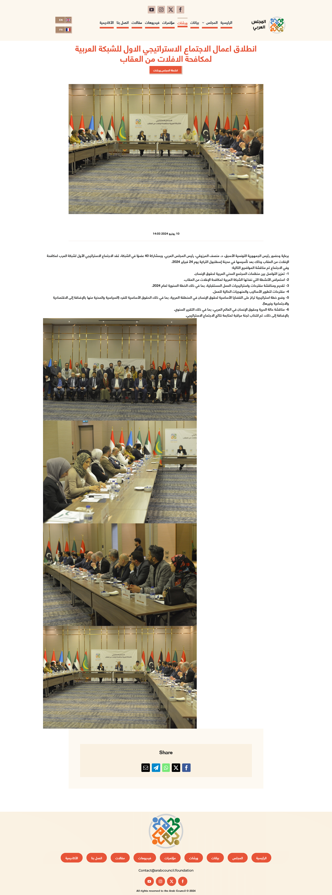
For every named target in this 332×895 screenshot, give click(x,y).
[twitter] (171, 9)
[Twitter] (176, 767)
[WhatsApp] (166, 767)
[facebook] (180, 9)
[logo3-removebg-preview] (268, 15)
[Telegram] (156, 767)
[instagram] (161, 9)
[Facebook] (186, 767)
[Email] (145, 767)
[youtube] (151, 9)
